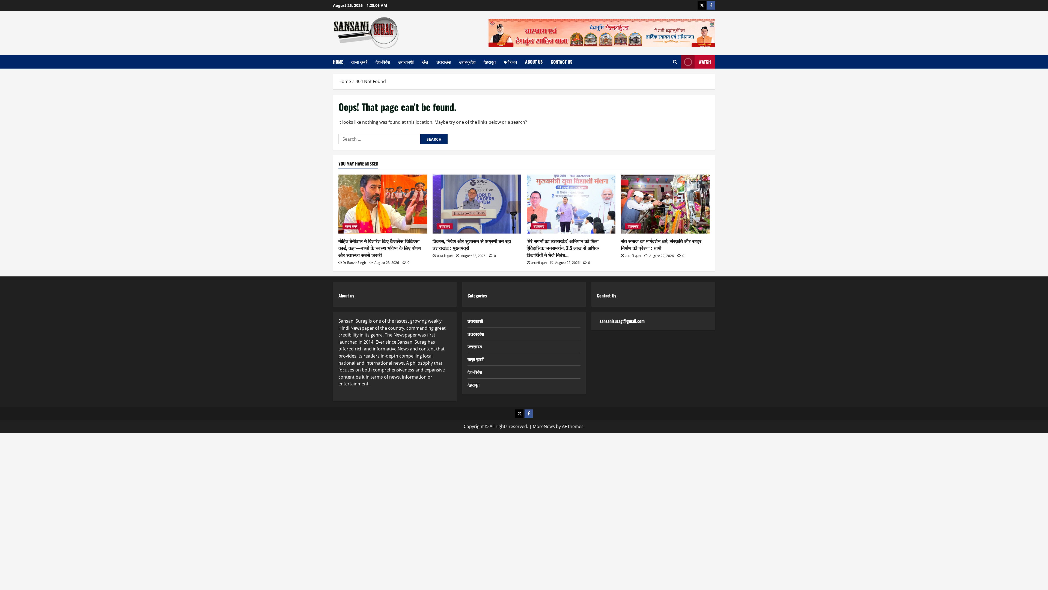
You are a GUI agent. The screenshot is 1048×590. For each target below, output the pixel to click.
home (338, 61)
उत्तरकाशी (406, 61)
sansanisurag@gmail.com (622, 321)
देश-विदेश (383, 61)
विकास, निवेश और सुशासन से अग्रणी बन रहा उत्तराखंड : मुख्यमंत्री (472, 244)
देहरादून (490, 61)
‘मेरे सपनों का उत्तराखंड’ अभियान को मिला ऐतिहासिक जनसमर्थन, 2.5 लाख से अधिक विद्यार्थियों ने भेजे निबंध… (563, 247)
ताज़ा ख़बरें (359, 61)
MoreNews (544, 426)
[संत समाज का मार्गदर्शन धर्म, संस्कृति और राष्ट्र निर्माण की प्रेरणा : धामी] (665, 204)
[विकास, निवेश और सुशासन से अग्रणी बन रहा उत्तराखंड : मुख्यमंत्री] (477, 204)
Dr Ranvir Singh (354, 262)
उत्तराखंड (443, 61)
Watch (705, 61)
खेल (425, 61)
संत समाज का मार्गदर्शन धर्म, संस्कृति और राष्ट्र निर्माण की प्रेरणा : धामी (661, 244)
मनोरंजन (510, 61)
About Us (534, 61)
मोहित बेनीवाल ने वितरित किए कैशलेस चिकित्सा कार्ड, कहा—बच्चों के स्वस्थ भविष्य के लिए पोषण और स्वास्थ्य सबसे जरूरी (379, 247)
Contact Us (561, 61)
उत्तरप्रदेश (467, 61)
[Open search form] (675, 62)
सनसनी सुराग (444, 255)
